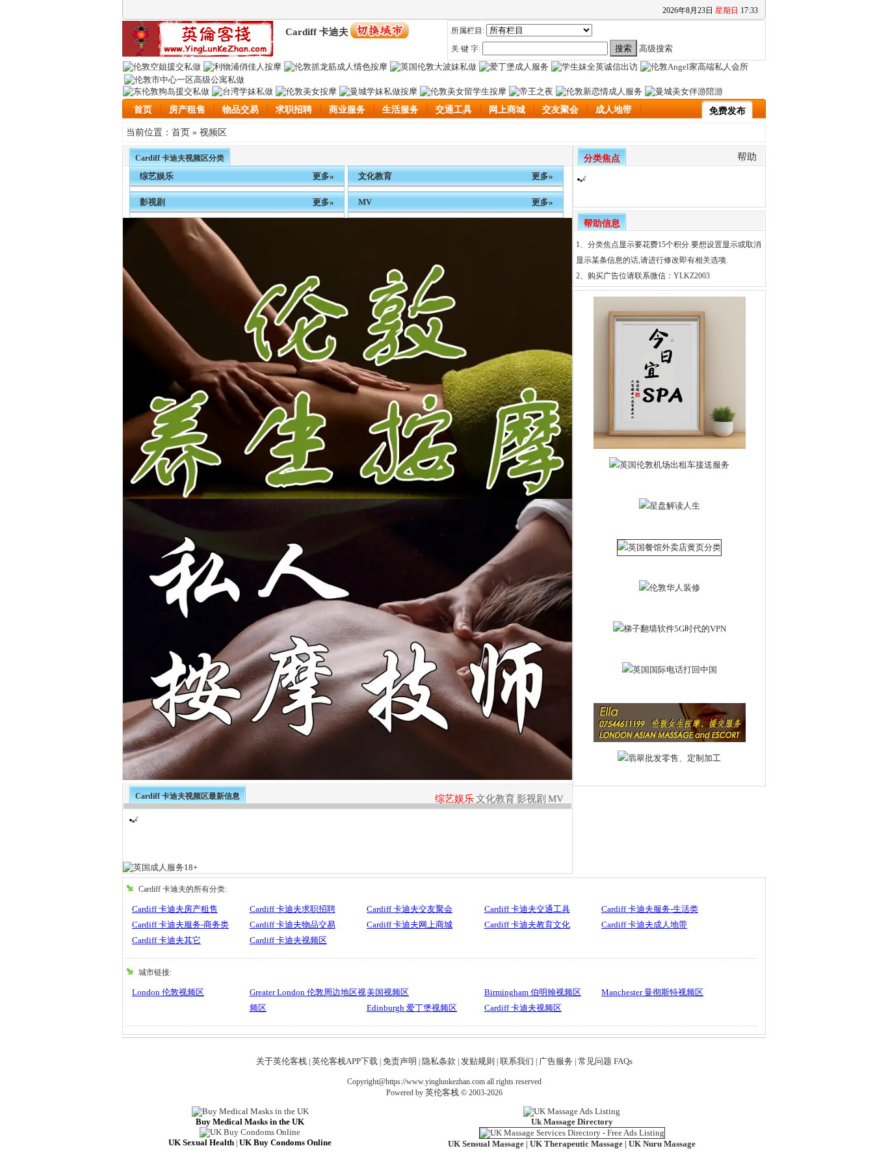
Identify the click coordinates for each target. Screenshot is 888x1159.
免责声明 (400, 1061)
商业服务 (347, 109)
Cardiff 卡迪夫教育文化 (527, 924)
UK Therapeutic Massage (576, 1144)
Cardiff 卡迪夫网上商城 (409, 924)
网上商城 (507, 109)
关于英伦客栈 (281, 1061)
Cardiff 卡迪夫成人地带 (644, 924)
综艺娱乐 (157, 176)
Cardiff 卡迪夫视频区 (288, 940)
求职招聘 (294, 109)
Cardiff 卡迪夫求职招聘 (292, 909)
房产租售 (187, 109)
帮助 (747, 157)
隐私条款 (439, 1061)
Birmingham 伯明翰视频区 (532, 992)
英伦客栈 (442, 1092)
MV (365, 202)
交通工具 (454, 109)
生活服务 (400, 109)
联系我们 (517, 1061)
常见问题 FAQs (605, 1061)
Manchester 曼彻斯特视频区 (652, 992)
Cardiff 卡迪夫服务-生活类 (649, 909)
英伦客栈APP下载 (345, 1061)
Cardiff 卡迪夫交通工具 (527, 909)
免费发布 (727, 111)
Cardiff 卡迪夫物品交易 (292, 924)
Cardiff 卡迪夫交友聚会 (409, 909)
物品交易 (240, 109)
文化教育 (375, 176)
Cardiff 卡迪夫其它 (166, 940)
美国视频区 (388, 992)
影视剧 (152, 202)
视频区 (213, 132)
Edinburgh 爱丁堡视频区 (412, 1008)
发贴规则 (478, 1061)
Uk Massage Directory (572, 1121)
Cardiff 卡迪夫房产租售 (175, 909)
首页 (143, 109)
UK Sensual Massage (486, 1144)
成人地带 (613, 109)
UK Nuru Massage (662, 1144)
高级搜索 (656, 48)
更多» (323, 176)
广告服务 (556, 1061)
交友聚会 (560, 109)
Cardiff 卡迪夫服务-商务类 (180, 924)
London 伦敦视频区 (168, 992)
